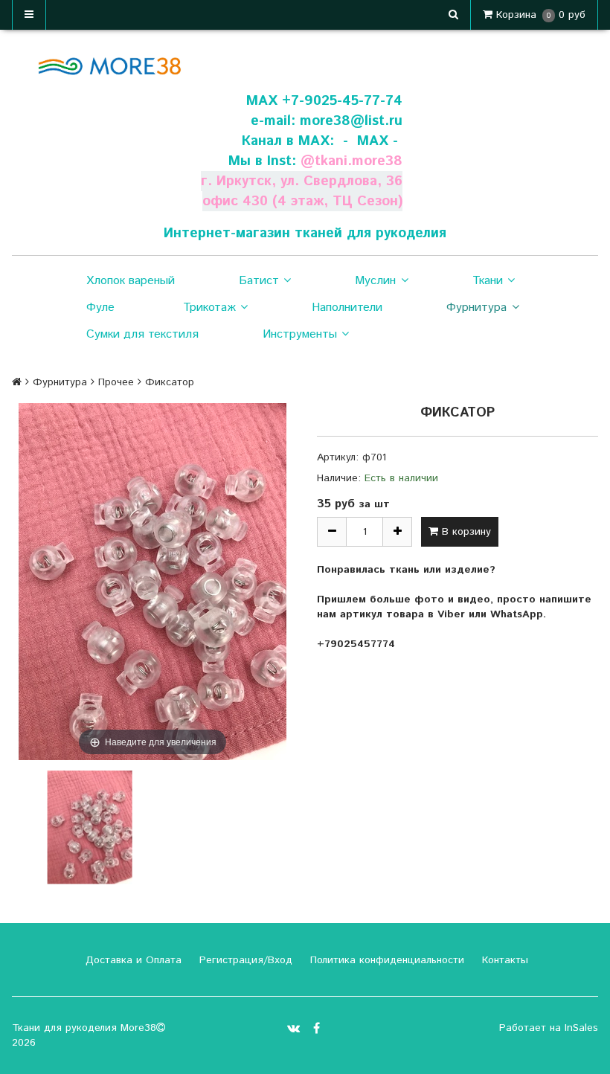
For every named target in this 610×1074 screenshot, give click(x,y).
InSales (581, 1027)
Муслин (375, 280)
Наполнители (347, 307)
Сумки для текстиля (142, 334)
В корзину (464, 531)
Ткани (487, 280)
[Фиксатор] (90, 827)
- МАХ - (370, 141)
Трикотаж (209, 307)
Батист (259, 280)
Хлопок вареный (130, 280)
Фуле (100, 307)
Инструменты (300, 334)
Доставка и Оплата (132, 960)
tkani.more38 (358, 161)
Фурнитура (476, 307)
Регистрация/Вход (244, 960)
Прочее (116, 382)
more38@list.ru (351, 121)
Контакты (503, 960)
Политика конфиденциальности (385, 960)
